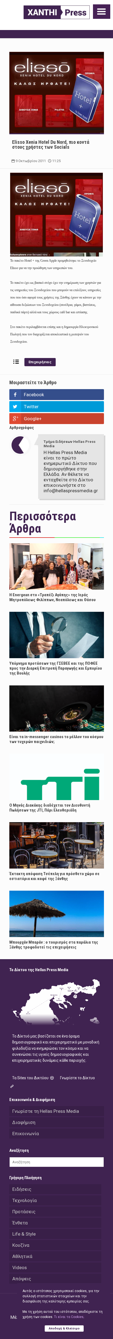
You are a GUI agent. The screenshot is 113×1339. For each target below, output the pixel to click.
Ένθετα (20, 1222)
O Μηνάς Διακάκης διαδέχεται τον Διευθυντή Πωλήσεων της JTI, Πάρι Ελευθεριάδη (49, 808)
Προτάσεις (23, 1211)
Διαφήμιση (23, 1122)
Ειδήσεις (21, 1189)
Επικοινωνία (25, 1133)
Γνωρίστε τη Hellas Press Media (45, 1111)
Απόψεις (21, 1278)
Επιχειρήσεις (40, 362)
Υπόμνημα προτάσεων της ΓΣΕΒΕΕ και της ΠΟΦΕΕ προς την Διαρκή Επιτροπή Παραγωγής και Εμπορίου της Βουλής (55, 668)
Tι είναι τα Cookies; (69, 1317)
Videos (19, 1267)
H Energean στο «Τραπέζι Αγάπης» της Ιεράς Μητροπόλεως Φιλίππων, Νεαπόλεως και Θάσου (52, 597)
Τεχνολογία (24, 1200)
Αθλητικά (22, 1256)
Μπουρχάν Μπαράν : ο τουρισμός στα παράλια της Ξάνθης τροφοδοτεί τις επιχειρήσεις (53, 945)
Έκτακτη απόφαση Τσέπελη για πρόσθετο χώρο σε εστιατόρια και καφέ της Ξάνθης (54, 876)
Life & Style (24, 1234)
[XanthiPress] (57, 12)
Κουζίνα (20, 1245)
